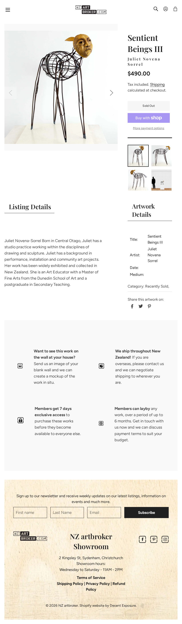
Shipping (157, 84)
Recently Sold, (157, 286)
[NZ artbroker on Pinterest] (153, 541)
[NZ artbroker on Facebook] (142, 541)
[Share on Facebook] (131, 305)
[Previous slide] (10, 93)
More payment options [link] (148, 128)
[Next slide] (111, 93)
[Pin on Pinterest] (149, 305)
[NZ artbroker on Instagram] (165, 541)
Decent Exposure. (123, 605)
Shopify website (91, 605)
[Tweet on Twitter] (140, 305)
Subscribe (146, 512)
